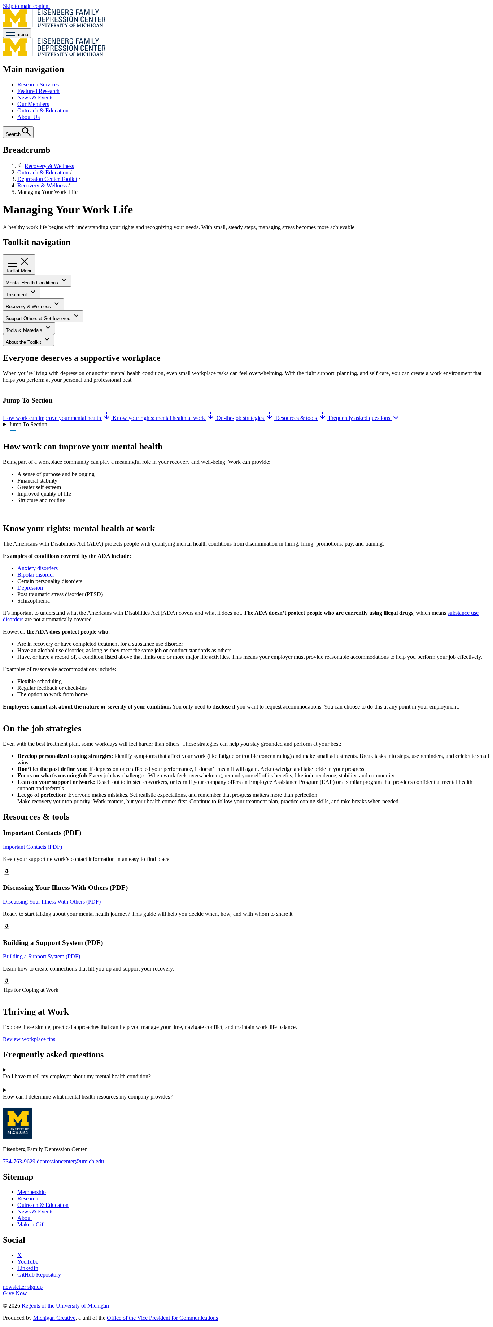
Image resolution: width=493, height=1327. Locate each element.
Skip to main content (26, 6)
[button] (246, 1077)
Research (27, 1198)
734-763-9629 (20, 1161)
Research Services (38, 84)
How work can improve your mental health (52, 418)
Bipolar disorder (35, 575)
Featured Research (38, 91)
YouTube (27, 1262)
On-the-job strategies (241, 418)
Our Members (33, 104)
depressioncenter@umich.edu (70, 1161)
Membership (31, 1192)
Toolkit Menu (19, 271)
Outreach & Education (43, 110)
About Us (28, 117)
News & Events (35, 97)
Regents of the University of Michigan (65, 1305)
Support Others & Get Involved (39, 318)
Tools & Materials (25, 330)
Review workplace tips (29, 1039)
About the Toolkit (24, 342)
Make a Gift (31, 1224)
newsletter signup (23, 1287)
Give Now (15, 1293)
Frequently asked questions (360, 418)
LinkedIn (27, 1268)
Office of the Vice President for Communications (162, 1318)
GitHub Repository (39, 1274)
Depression (30, 588)
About (24, 1218)
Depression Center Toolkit (47, 179)
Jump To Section (28, 424)
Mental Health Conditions (33, 282)
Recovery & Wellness (49, 166)
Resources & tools (296, 418)
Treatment (17, 294)
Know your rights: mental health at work (159, 418)
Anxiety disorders (37, 568)
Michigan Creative (54, 1318)
